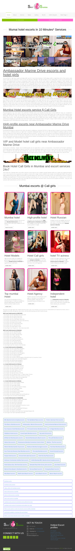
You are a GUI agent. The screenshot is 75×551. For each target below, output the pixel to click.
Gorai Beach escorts (41, 473)
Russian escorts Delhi (55, 532)
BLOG (43, 15)
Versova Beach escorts (36, 469)
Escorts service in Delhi (55, 533)
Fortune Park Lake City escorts (27, 455)
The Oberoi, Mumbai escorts (12, 424)
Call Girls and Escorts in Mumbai (57, 538)
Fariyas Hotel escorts (10, 455)
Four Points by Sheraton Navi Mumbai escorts (17, 451)
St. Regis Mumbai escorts (56, 429)
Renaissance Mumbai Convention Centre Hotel (31, 442)
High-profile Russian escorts (56, 535)
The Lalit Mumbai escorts (55, 438)
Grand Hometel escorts (56, 451)
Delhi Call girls (53, 15)
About (15, 15)
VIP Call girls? (53, 531)
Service (22, 15)
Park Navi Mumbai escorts (57, 447)
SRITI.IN (61, 548)
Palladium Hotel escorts (11, 433)
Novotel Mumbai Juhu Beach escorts (36, 438)
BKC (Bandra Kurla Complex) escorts (14, 420)
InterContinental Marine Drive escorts (55, 424)
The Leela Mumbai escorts (40, 451)
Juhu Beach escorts (60, 464)
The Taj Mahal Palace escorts (35, 420)
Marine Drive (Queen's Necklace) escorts (15, 469)
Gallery (36, 15)
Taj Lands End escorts (45, 433)
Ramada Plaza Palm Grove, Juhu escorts (41, 464)
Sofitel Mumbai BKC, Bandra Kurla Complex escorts (45, 460)
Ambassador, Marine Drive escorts (32, 424)
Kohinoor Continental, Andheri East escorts (16, 460)
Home (8, 15)
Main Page (64, 15)
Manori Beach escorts (56, 473)
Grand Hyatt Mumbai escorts (29, 433)
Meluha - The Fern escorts (54, 442)
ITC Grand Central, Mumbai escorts (37, 429)
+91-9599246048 (20, 20)
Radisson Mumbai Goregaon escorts (37, 447)
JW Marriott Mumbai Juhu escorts (13, 438)
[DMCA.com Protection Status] (6, 549)
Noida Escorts (53, 536)
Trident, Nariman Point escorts (54, 420)
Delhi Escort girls (54, 539)
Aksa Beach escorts (9, 473)
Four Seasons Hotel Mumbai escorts (14, 429)
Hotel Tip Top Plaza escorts (46, 455)
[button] (9, 227)
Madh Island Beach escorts (25, 473)
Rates (29, 15)
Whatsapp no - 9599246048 (55, 20)
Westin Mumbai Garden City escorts (14, 447)
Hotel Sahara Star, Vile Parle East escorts (15, 464)
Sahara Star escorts (9, 442)
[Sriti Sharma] (37, 6)
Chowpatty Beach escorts (52, 469)
